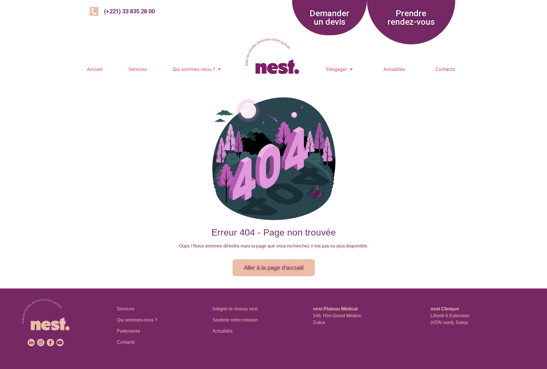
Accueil (95, 69)
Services (137, 69)
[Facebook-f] (50, 342)
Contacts (445, 69)
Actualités (394, 69)
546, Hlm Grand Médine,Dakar (337, 315)
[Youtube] (60, 342)
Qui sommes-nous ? (194, 69)
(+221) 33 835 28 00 (129, 11)
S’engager (336, 69)
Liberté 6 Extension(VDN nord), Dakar (450, 315)
